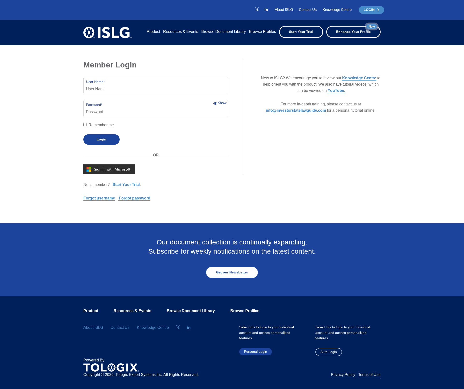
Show (222, 103)
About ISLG (284, 9)
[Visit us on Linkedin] (266, 9)
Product (153, 31)
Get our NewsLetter (232, 272)
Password (94, 105)
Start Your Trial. (127, 185)
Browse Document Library (223, 31)
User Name (95, 82)
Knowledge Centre (337, 9)
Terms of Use (369, 375)
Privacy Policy (343, 375)
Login (101, 139)
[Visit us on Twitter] (257, 9)
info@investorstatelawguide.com (296, 110)
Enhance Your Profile (355, 30)
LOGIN (369, 10)
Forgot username (99, 198)
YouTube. (336, 90)
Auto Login (328, 352)
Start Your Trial (301, 32)
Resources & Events (180, 31)
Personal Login (255, 351)
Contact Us (308, 9)
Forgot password (134, 198)
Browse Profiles (262, 31)
